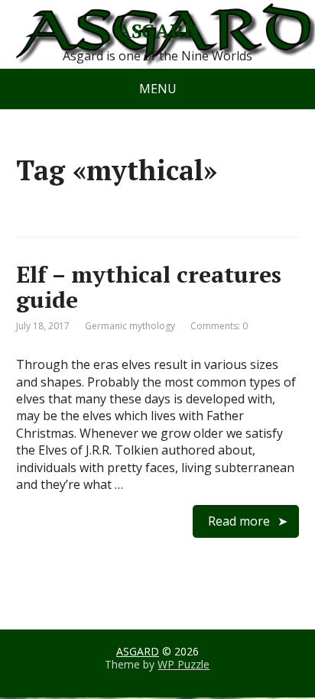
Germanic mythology (130, 325)
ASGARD (157, 31)
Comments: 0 (219, 325)
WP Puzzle (183, 664)
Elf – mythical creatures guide (148, 287)
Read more (239, 521)
